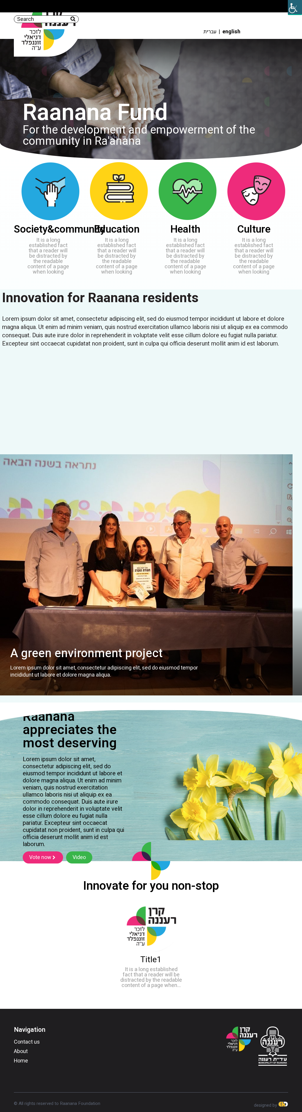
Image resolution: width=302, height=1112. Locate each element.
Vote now (40, 857)
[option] (151, 574)
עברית (209, 32)
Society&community (59, 229)
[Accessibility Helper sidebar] (295, 7)
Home (21, 1061)
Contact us (27, 1042)
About (21, 1051)
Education (116, 229)
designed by (266, 1105)
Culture (253, 229)
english (231, 32)
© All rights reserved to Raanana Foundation (57, 1103)
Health (185, 229)
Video (79, 857)
